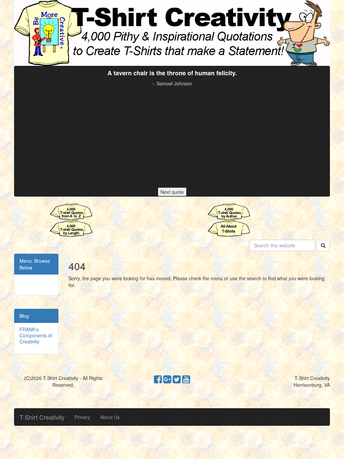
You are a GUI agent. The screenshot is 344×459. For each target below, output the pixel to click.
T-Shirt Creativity (41, 417)
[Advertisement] (172, 137)
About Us (110, 417)
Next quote (172, 192)
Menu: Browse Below (34, 264)
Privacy (82, 417)
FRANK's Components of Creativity (35, 335)
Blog (24, 315)
